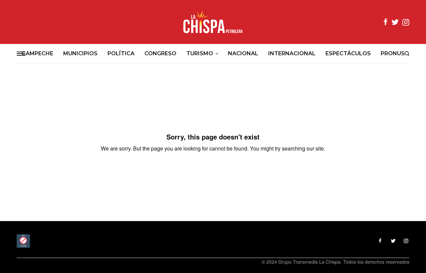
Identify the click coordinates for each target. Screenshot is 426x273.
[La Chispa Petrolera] (213, 22)
